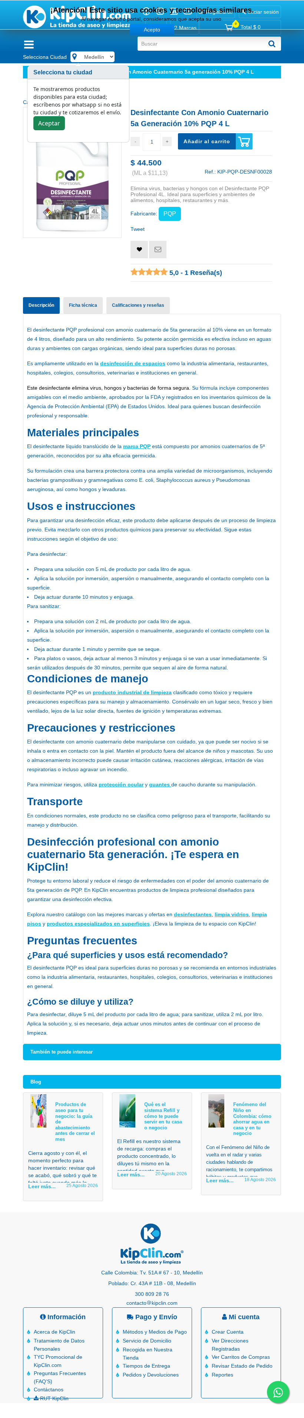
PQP (169, 214)
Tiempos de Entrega (146, 1366)
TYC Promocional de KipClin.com (58, 1361)
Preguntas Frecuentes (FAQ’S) (60, 1377)
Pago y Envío (155, 1317)
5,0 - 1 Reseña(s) (195, 272)
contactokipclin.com (152, 1303)
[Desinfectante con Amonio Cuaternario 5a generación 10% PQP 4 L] (72, 172)
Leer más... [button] (42, 1186)
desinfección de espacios (132, 363)
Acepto (152, 30)
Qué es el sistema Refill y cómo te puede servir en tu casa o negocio (163, 1116)
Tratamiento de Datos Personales (59, 1345)
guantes (160, 784)
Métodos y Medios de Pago (155, 1332)
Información (66, 1317)
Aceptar (49, 123)
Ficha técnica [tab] (83, 305)
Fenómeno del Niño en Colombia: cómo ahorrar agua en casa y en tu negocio (252, 1119)
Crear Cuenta (228, 1332)
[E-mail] (157, 249)
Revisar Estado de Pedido (242, 1366)
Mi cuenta (243, 1317)
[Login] (139, 249)
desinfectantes (193, 914)
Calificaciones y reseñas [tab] (138, 305)
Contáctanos (48, 1389)
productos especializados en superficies (98, 924)
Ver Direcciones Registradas (230, 1345)
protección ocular (121, 784)
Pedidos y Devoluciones (151, 1375)
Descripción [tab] (41, 305)
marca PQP (137, 446)
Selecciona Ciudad (45, 57)
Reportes (222, 1375)
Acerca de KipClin (54, 1332)
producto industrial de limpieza (132, 692)
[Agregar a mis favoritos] (139, 249)
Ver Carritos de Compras (241, 1357)
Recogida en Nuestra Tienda (147, 1354)
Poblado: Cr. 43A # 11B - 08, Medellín (152, 1283)
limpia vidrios (232, 914)
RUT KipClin (54, 1398)
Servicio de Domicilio (147, 1341)
